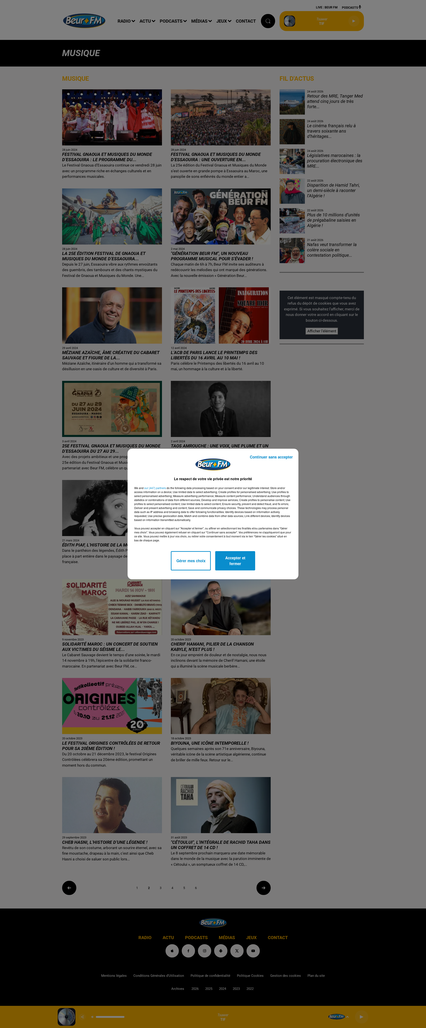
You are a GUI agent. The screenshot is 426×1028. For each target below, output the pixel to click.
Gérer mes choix (190, 560)
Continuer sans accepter (271, 457)
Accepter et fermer (235, 560)
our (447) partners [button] (155, 488)
